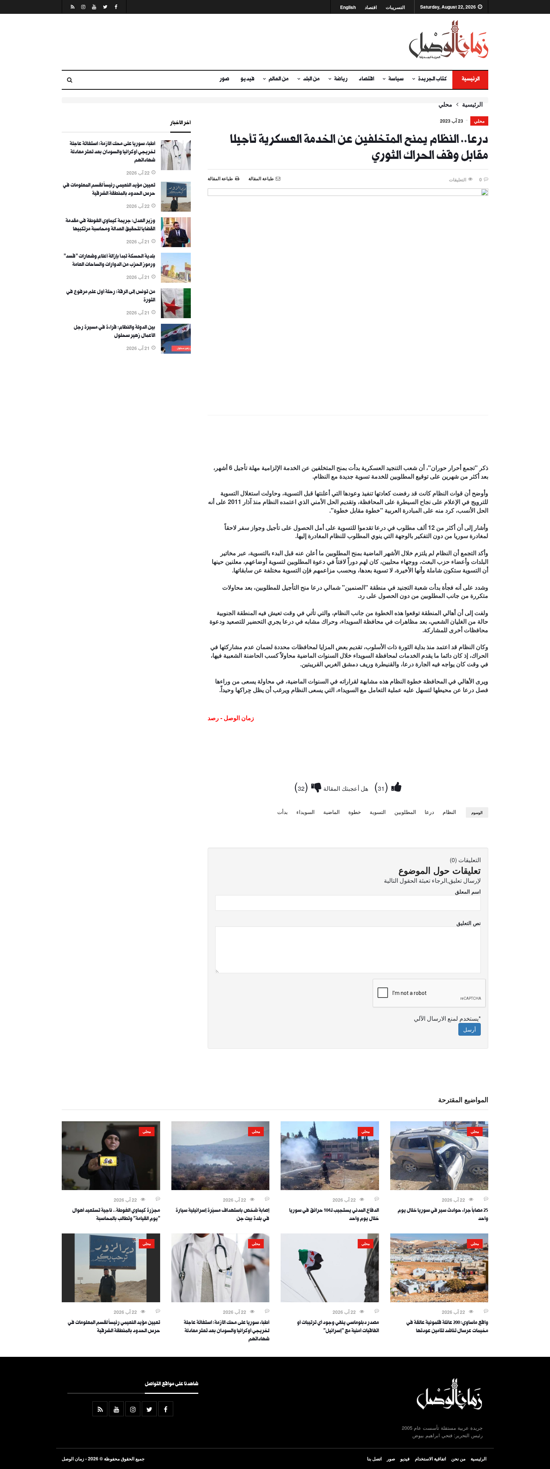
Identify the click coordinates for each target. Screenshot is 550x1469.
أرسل (469, 1029)
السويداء (305, 811)
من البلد (311, 80)
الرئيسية (470, 80)
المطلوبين (405, 811)
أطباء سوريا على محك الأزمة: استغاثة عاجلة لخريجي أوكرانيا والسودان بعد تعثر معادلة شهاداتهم (112, 153)
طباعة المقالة (220, 178)
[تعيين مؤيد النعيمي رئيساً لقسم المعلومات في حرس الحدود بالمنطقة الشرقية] (176, 209)
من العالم (279, 80)
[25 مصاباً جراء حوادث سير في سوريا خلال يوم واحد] (439, 1188)
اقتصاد (371, 7)
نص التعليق (468, 922)
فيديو (247, 80)
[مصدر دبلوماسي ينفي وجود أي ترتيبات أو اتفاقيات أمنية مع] (330, 1300)
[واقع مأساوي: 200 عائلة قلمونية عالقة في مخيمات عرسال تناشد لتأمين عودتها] (439, 1300)
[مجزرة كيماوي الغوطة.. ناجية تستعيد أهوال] (111, 1188)
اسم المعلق (468, 891)
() (382, 786)
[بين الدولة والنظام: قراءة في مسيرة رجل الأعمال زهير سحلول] (176, 351)
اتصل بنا (374, 1458)
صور (224, 80)
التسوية (378, 811)
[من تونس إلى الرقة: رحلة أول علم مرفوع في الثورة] (176, 316)
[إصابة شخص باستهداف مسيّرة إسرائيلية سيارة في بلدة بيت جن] (220, 1188)
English (348, 7)
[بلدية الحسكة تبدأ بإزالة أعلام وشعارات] (176, 280)
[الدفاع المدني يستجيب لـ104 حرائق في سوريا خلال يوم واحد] (330, 1188)
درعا (429, 811)
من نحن (458, 1458)
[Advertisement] (202, 42)
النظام (449, 811)
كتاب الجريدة (432, 80)
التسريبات (395, 7)
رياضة (341, 80)
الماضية (331, 811)
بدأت (282, 811)
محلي (445, 104)
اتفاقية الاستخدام (430, 1458)
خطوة (354, 811)
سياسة (396, 80)
